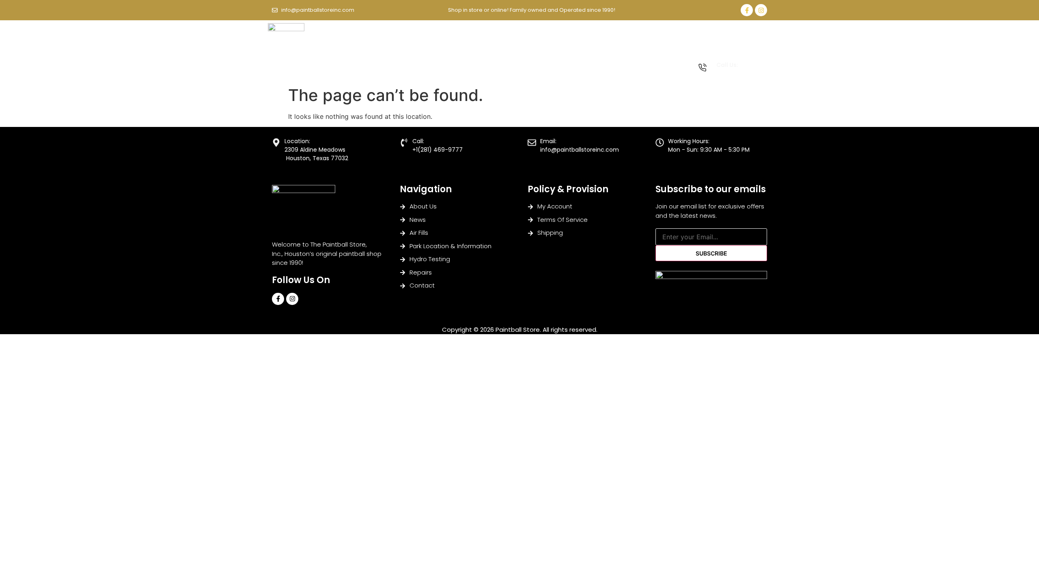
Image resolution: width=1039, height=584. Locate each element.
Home (284, 62)
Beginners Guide (418, 62)
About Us (321, 62)
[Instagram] (761, 10)
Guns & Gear (475, 62)
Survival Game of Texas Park (555, 62)
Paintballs (364, 62)
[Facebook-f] (747, 10)
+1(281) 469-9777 (738, 73)
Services (624, 62)
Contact (288, 74)
